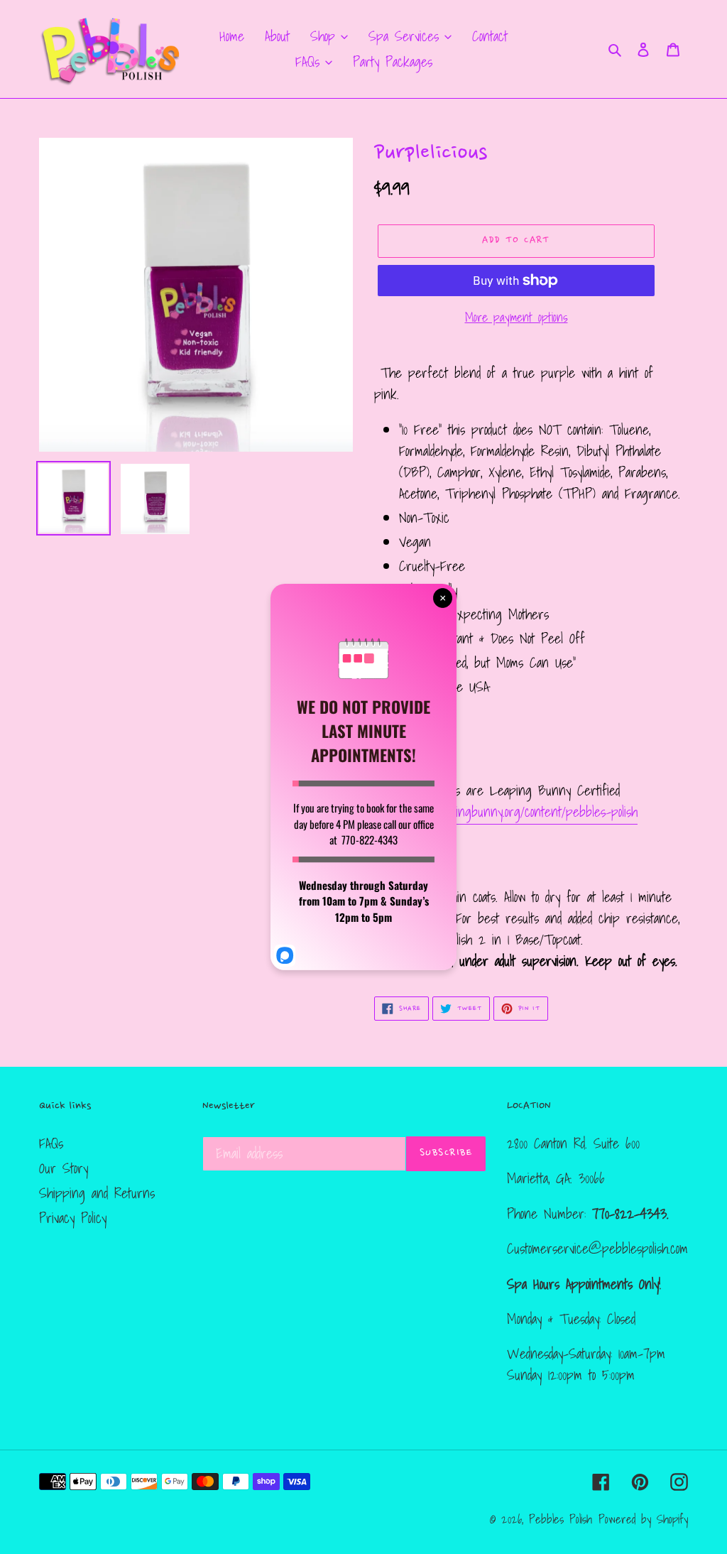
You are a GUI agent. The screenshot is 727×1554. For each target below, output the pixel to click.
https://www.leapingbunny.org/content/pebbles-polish (506, 811)
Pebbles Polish (560, 1518)
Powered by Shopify (643, 1518)
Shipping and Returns (97, 1193)
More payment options (516, 317)
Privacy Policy (72, 1218)
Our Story (63, 1168)
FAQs (51, 1143)
